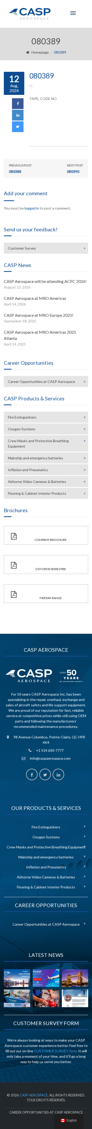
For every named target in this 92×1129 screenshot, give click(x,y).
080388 (20, 168)
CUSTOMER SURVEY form (55, 1051)
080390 (75, 168)
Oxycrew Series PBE (50, 569)
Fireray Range (51, 598)
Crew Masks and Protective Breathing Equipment (38, 443)
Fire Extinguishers (22, 417)
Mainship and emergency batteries (35, 458)
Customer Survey (22, 248)
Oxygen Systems (21, 429)
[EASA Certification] (46, 998)
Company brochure (50, 540)
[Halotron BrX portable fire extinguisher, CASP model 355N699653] (75, 998)
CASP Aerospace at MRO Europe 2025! (38, 315)
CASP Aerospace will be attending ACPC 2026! (45, 281)
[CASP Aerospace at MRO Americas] (46, 978)
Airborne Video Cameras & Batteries (37, 481)
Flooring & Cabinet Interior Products (37, 493)
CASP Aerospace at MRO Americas (35, 298)
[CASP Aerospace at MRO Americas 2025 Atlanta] (17, 998)
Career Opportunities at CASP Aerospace (41, 381)
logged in (32, 208)
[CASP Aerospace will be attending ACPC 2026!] (17, 978)
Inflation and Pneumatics (28, 470)
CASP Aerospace (34, 1095)
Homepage (40, 52)
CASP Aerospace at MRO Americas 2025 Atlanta (40, 335)
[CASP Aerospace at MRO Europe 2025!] (75, 978)
